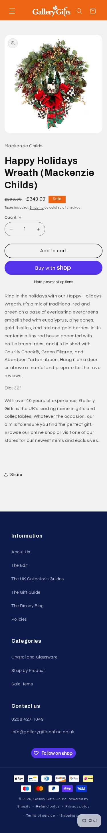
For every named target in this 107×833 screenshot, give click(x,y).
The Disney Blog (27, 606)
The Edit (19, 565)
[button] (12, 11)
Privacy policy (77, 806)
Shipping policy (73, 815)
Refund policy (48, 806)
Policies (19, 619)
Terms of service (40, 815)
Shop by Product (28, 671)
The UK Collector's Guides (37, 579)
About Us (20, 552)
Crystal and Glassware (34, 657)
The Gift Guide (26, 592)
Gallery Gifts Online (50, 799)
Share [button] (16, 475)
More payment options (53, 282)
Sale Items (22, 684)
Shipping (37, 207)
